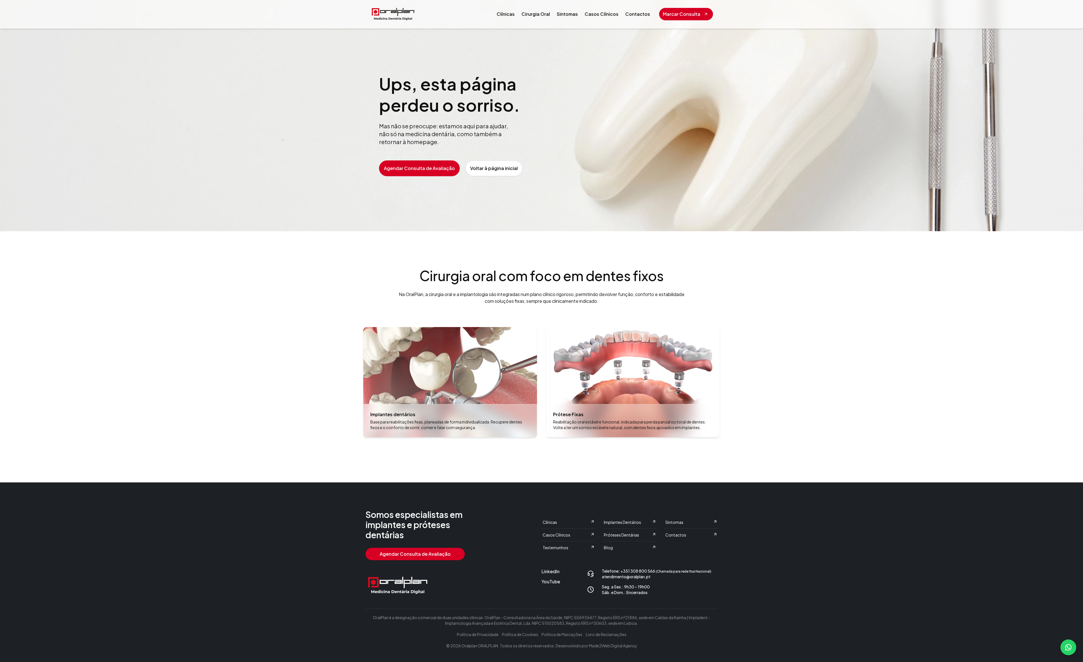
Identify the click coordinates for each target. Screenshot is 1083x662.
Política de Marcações (562, 634)
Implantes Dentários (622, 522)
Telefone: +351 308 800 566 (656, 570)
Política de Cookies (520, 634)
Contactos (637, 14)
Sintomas (567, 14)
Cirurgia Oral (535, 14)
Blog (608, 547)
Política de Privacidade (478, 634)
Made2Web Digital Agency (613, 645)
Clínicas (506, 14)
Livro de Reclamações (606, 634)
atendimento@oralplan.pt (626, 576)
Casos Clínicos (601, 14)
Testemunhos (555, 547)
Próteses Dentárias (621, 534)
